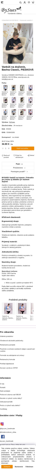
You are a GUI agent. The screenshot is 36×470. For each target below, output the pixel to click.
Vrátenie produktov (6, 336)
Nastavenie (19, 466)
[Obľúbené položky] (29, 2)
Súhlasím (7, 466)
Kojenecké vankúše (26, 20)
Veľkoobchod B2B (6, 402)
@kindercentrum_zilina (8, 432)
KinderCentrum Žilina (7, 445)
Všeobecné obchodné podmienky (11, 340)
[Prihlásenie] (25, 2)
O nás (2, 384)
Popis (18, 164)
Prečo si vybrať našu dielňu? (10, 405)
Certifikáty (3, 409)
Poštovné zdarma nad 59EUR (10, 394)
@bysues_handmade (7, 428)
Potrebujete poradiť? (18, 171)
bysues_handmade (7, 441)
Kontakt (3, 387)
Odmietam (29, 466)
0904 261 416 (20, 445)
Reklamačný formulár (7, 359)
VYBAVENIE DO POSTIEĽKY (10, 20)
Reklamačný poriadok (7, 345)
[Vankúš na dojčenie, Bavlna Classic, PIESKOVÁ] (18, 43)
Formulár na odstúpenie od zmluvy (12, 355)
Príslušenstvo (18, 168)
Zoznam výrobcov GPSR (9, 368)
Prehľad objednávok (7, 364)
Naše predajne (5, 391)
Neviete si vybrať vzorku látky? (11, 398)
